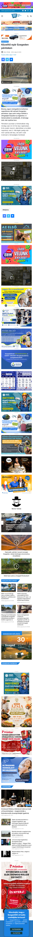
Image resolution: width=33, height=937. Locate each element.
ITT (26, 923)
